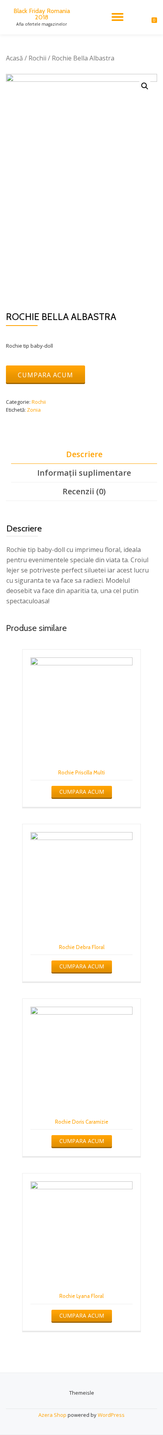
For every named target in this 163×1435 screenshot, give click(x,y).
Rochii (37, 58)
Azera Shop (52, 1414)
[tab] (84, 454)
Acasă (14, 58)
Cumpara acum (45, 375)
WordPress (111, 1414)
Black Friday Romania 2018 (41, 14)
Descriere (84, 454)
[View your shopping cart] (150, 17)
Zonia (34, 409)
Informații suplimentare (84, 472)
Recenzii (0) (84, 491)
